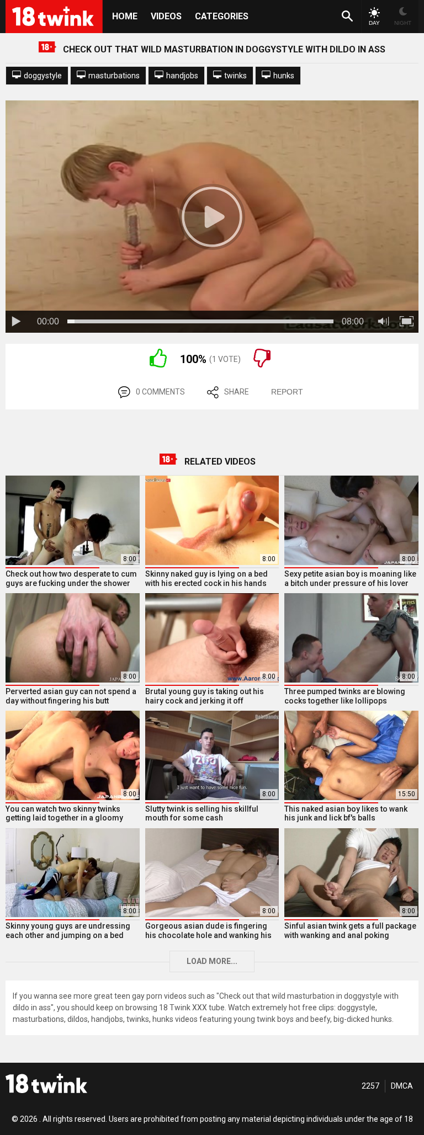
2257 (370, 1085)
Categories (221, 16)
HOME (124, 16)
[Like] (158, 364)
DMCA (402, 1085)
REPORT (287, 391)
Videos (166, 16)
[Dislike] (262, 364)
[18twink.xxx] (46, 1083)
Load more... (212, 961)
